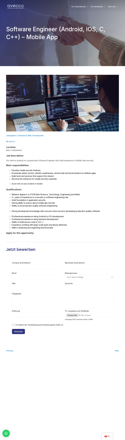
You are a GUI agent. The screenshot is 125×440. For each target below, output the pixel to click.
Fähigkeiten (16, 294)
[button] (6, 433)
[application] (87, 7)
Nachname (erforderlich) (75, 263)
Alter (14, 283)
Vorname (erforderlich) (21, 263)
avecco (12, 141)
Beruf (14, 273)
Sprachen (69, 283)
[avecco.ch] (15, 6)
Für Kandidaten (97, 6)
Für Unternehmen (78, 6)
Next (117, 351)
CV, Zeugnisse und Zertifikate (79, 315)
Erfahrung (16, 311)
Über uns (111, 6)
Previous (9, 351)
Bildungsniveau (71, 273)
